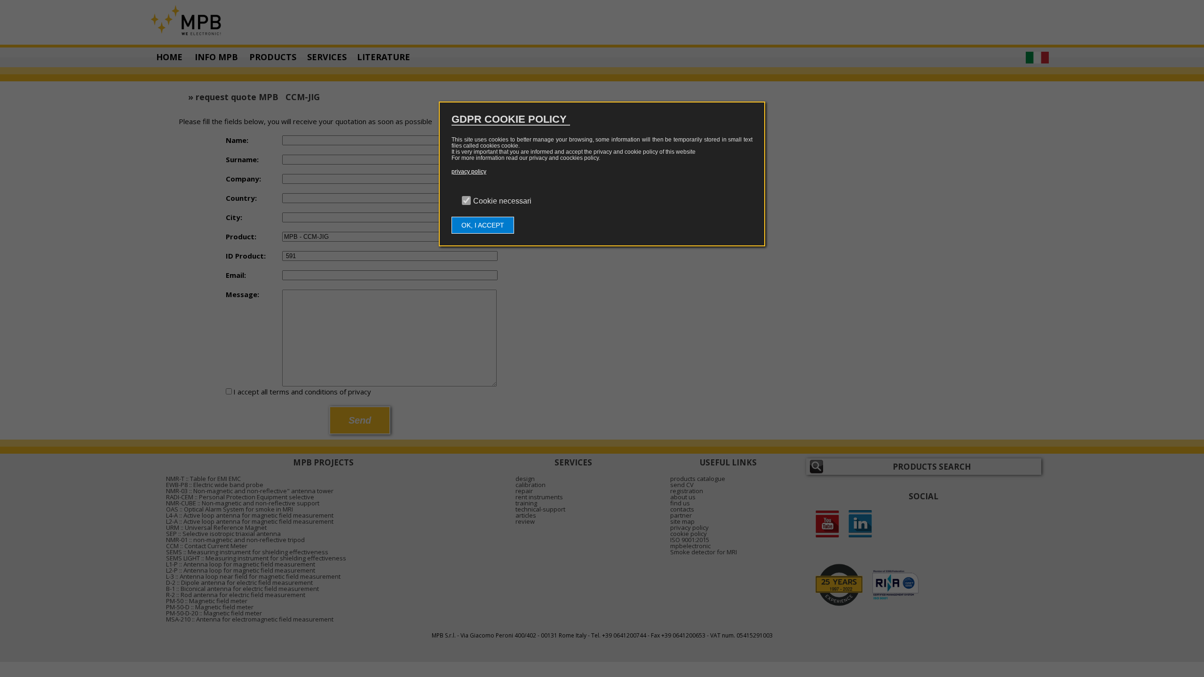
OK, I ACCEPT (482, 225)
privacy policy (469, 171)
